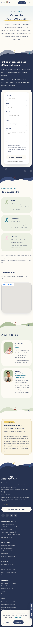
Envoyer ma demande (16, 157)
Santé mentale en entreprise (9, 556)
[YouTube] (15, 515)
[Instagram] (7, 515)
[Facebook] (3, 515)
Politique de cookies (7, 610)
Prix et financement (6, 529)
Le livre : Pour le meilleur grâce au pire (11, 586)
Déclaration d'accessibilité (8, 602)
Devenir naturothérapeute (8, 572)
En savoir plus (17, 617)
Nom (7, 103)
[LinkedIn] (11, 515)
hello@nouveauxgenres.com (19, 204)
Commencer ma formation (16, 509)
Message (8, 128)
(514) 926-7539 (15, 222)
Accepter (18, 622)
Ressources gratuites (7, 588)
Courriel (8, 112)
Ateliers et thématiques (7, 551)
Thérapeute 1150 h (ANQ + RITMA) (10, 535)
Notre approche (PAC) (7, 564)
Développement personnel (8, 583)
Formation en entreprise (8, 545)
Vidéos (3, 591)
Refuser (7, 622)
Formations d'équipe (7, 548)
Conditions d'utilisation (8, 604)
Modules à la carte (6, 537)
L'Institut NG (4, 567)
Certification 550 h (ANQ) (8, 532)
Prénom (8, 95)
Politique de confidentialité (8, 607)
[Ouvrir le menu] (30, 3)
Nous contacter (5, 575)
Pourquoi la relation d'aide (8, 569)
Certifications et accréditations (10, 527)
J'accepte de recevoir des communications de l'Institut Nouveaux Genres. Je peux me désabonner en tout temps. (17, 148)
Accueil (13, 11)
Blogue (3, 594)
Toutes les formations (7, 524)
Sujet (7, 120)
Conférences (5, 553)
